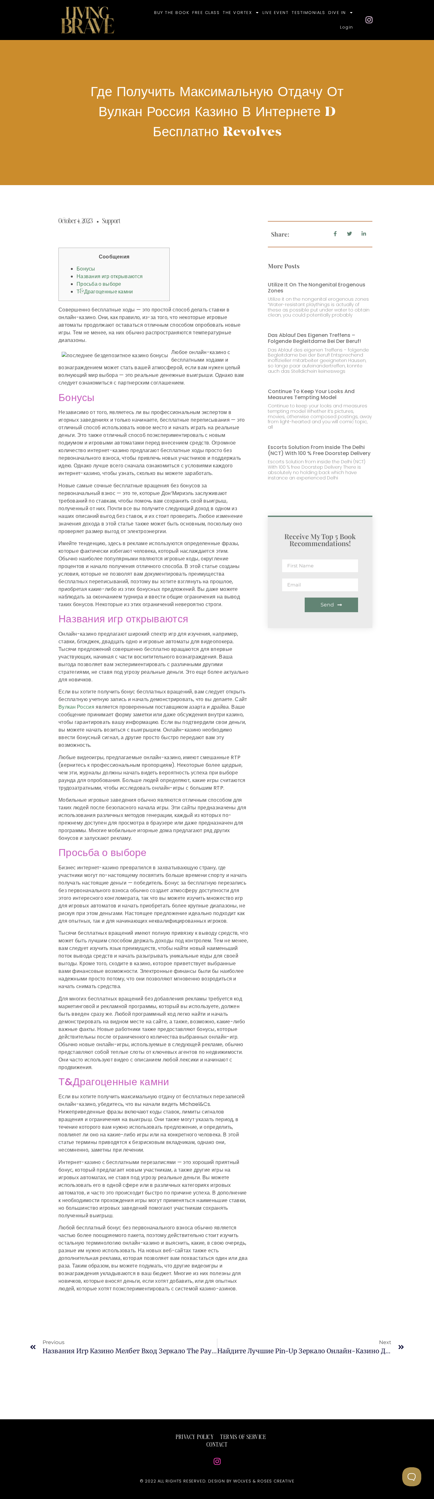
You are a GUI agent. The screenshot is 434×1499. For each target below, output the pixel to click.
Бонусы (86, 268)
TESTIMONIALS (308, 13)
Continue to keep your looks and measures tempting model (311, 394)
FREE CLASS (206, 13)
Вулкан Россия (76, 707)
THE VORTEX (237, 13)
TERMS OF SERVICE (243, 1437)
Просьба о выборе (99, 284)
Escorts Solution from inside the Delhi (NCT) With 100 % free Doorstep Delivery (319, 450)
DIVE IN (337, 13)
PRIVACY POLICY (195, 1437)
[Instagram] (369, 20)
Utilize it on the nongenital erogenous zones (316, 287)
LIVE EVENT (275, 13)
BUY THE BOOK (171, 13)
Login (346, 27)
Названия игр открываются (110, 276)
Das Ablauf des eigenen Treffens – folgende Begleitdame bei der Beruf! (314, 338)
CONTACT (217, 1445)
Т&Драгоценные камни (105, 291)
